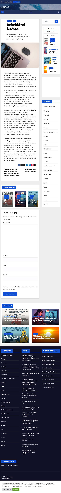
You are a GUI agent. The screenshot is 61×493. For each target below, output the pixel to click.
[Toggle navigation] (31, 12)
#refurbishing (19, 36)
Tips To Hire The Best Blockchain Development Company (29, 395)
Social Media (47, 174)
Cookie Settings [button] (7, 489)
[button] (58, 12)
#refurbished (11, 36)
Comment (6, 223)
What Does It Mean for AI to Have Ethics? (15, 337)
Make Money (48, 149)
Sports (46, 183)
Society (19, 196)
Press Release (48, 157)
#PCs (24, 34)
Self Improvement (49, 166)
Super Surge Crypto (48, 364)
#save (15, 39)
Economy (9, 21)
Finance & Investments (51, 132)
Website (5, 275)
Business (6, 196)
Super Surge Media (48, 387)
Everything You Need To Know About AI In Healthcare (29, 414)
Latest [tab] (51, 28)
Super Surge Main (47, 356)
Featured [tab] (51, 35)
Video (45, 200)
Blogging (46, 111)
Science (51, 67)
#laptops (19, 34)
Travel (45, 195)
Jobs (45, 145)
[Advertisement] (52, 87)
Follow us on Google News (9, 465)
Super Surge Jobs (47, 376)
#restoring (10, 39)
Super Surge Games (48, 383)
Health (46, 140)
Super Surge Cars (47, 368)
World (45, 204)
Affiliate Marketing (49, 106)
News (45, 153)
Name (5, 255)
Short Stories (48, 170)
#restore (26, 36)
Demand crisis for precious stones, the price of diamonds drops (30, 422)
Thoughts (46, 191)
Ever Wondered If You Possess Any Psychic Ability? (28, 452)
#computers (12, 34)
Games (46, 136)
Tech (14, 21)
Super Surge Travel (48, 380)
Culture (46, 119)
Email (5, 265)
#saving (20, 39)
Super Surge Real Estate (49, 372)
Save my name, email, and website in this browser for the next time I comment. (20, 288)
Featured (46, 128)
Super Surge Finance (48, 360)
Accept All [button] (16, 489)
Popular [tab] (51, 32)
